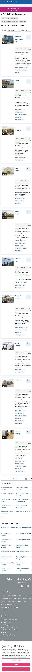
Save (29, 36)
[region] (16, 656)
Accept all (16, 669)
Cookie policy (22, 657)
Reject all (16, 664)
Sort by (4, 30)
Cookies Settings (16, 660)
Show (23, 30)
